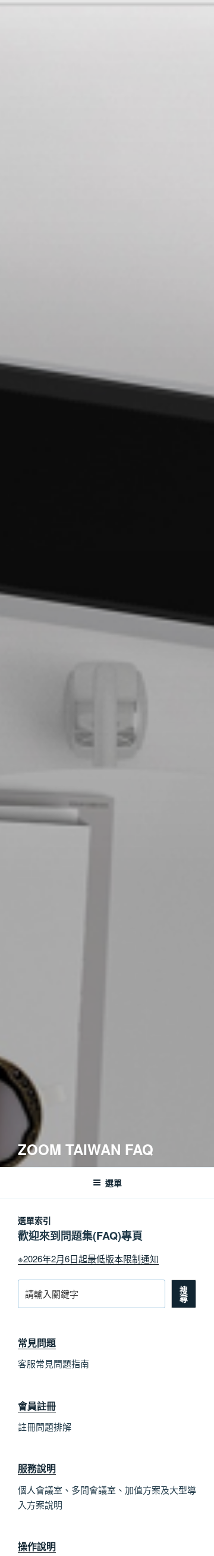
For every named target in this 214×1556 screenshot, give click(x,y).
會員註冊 (37, 1405)
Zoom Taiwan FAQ (85, 1149)
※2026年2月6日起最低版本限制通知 (88, 1258)
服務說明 (37, 1468)
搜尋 (184, 1294)
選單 (113, 1182)
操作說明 (37, 1546)
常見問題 (37, 1342)
